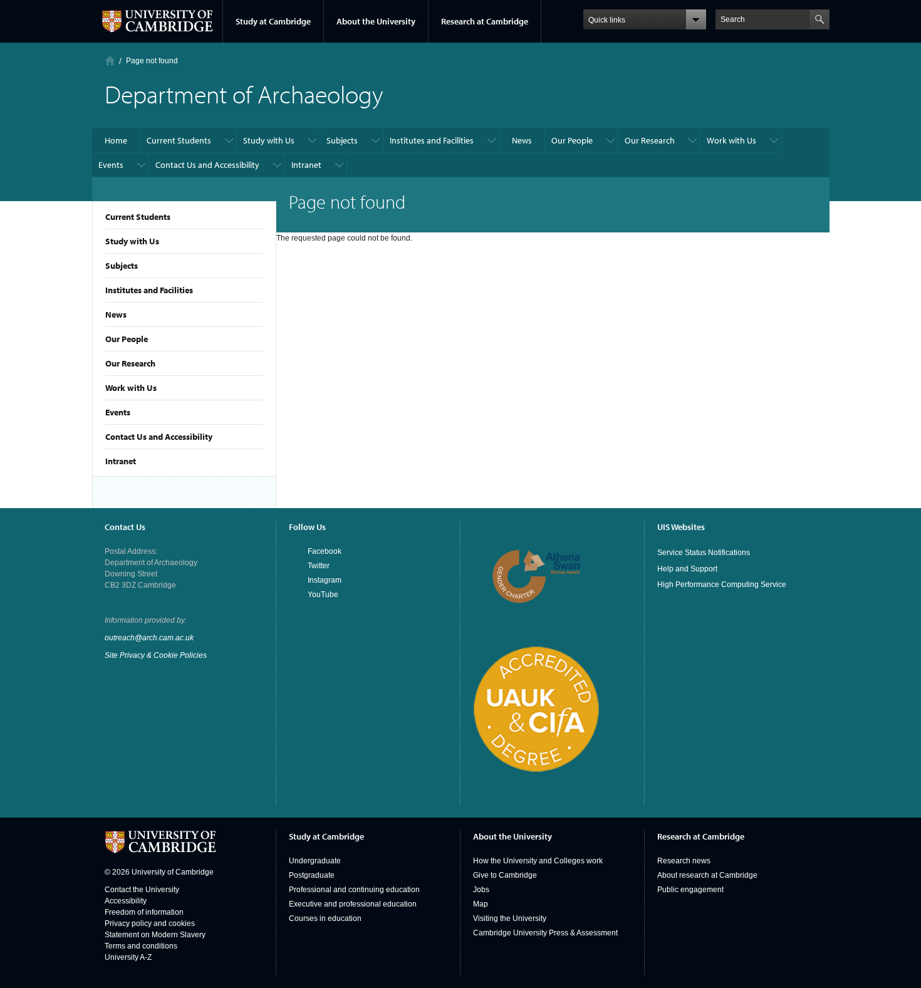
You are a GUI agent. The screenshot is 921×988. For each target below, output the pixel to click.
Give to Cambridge (505, 875)
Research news (683, 860)
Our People (126, 339)
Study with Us (132, 241)
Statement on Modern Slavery (155, 934)
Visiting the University (509, 918)
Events (117, 412)
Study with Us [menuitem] (268, 140)
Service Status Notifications (703, 552)
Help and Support (687, 568)
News (116, 314)
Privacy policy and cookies (150, 923)
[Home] (110, 60)
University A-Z (128, 957)
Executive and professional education (353, 904)
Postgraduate (312, 875)
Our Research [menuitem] (650, 140)
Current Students (137, 216)
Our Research (130, 363)
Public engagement (690, 889)
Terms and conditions (141, 946)
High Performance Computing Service (721, 584)
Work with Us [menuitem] (731, 140)
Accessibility (126, 901)
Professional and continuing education (354, 889)
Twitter (319, 565)
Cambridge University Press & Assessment (545, 932)
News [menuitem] (522, 140)
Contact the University (142, 889)
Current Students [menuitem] (179, 140)
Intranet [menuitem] (306, 164)
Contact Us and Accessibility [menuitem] (207, 164)
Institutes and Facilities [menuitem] (432, 140)
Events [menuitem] (110, 164)
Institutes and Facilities (149, 290)
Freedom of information (144, 912)
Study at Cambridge (273, 21)
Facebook (324, 551)
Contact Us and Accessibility (158, 436)
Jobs (481, 889)
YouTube (323, 594)
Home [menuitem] (116, 140)
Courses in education (325, 918)
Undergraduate (315, 860)
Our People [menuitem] (572, 140)
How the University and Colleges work (538, 860)
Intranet (120, 461)
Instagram (324, 580)
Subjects (121, 265)
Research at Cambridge (484, 21)
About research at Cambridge (707, 875)
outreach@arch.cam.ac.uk (149, 637)
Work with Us (131, 387)
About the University (375, 21)
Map (480, 904)
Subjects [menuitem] (342, 140)
